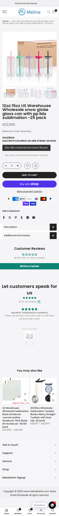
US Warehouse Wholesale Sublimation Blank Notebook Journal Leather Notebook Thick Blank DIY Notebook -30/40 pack (15, 417)
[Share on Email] (33, 217)
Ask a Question (11, 210)
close (54, 4)
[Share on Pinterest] (15, 217)
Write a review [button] (29, 266)
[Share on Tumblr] (21, 217)
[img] (29, 298)
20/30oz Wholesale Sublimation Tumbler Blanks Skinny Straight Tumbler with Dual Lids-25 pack (42, 414)
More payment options (29, 191)
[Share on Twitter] (9, 217)
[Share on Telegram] (27, 217)
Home (5, 21)
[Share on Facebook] (3, 217)
